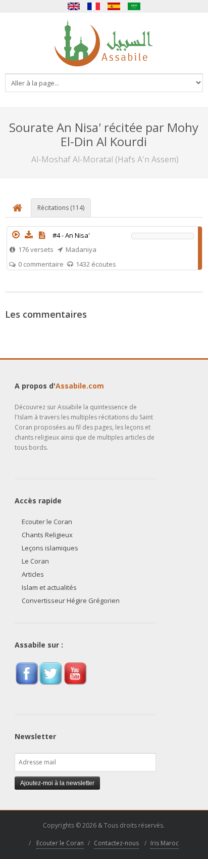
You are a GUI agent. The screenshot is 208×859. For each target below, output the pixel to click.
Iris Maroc (164, 843)
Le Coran (35, 561)
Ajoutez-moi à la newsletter (57, 783)
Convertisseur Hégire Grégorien (71, 600)
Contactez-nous (116, 843)
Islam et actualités (49, 587)
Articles (33, 574)
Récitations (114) (60, 207)
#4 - (71, 235)
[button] (16, 234)
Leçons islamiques (50, 547)
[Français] (94, 6)
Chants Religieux (47, 534)
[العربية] (134, 6)
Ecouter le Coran (47, 521)
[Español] (114, 6)
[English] (74, 6)
